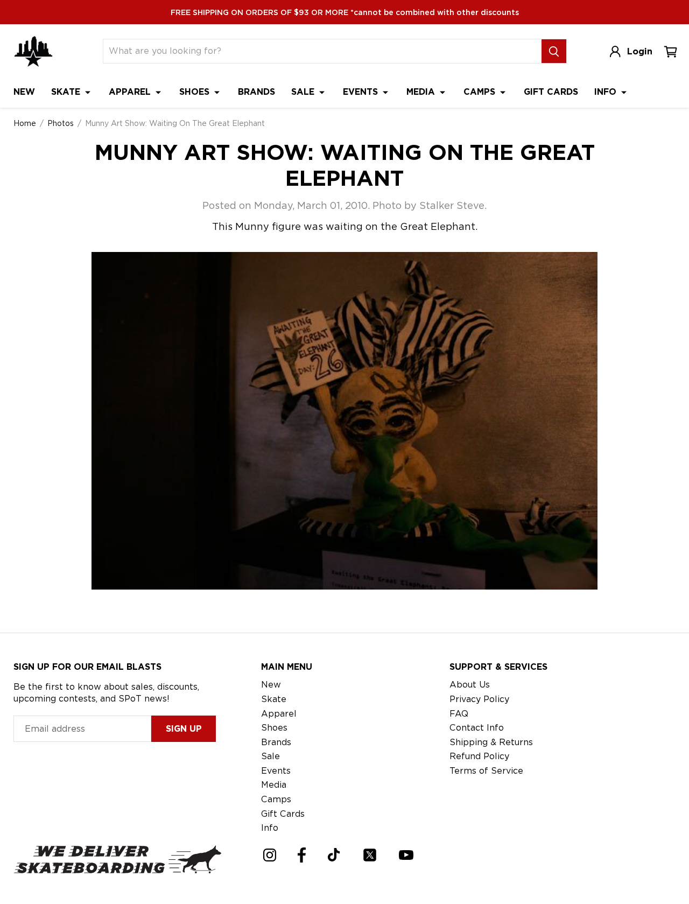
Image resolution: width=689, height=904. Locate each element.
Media (422, 92)
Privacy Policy (479, 699)
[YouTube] (406, 855)
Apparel (131, 92)
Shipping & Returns (491, 742)
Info (606, 92)
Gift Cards (551, 92)
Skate (67, 92)
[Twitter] (369, 855)
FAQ (458, 714)
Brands (256, 92)
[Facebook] (302, 855)
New (24, 92)
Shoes (195, 92)
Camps (480, 92)
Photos (60, 123)
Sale (304, 92)
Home (24, 123)
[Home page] (33, 51)
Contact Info (476, 728)
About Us (469, 684)
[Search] (554, 51)
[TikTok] (334, 854)
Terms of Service (486, 771)
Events (362, 92)
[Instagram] (269, 855)
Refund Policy (479, 756)
